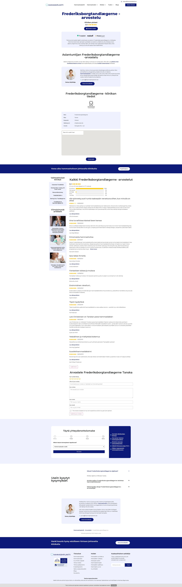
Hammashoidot (91, 5)
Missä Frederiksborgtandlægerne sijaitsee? (102, 471)
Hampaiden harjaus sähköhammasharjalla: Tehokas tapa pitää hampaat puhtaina (57, 230)
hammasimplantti (85, 73)
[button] (108, 471)
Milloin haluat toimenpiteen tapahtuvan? (65, 442)
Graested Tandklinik (58, 184)
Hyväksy (113, 585)
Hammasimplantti (79, 5)
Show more (93, 249)
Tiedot (71, 438)
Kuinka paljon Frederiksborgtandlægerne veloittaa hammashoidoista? (105, 481)
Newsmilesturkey (58, 192)
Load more (74, 366)
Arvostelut (88, 530)
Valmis (103, 438)
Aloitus (55, 438)
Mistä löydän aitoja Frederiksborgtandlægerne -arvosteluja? (104, 487)
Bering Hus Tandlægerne (57, 198)
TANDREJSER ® (57, 195)
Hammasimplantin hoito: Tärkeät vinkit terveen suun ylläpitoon (58, 249)
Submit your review (76, 414)
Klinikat (102, 5)
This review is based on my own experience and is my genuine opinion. (92, 410)
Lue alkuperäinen (74, 214)
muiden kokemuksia (103, 63)
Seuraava (79, 451)
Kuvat (87, 438)
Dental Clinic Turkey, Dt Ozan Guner (58, 188)
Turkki (110, 5)
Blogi (117, 5)
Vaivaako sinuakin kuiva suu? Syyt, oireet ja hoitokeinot (58, 266)
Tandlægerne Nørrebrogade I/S (58, 202)
